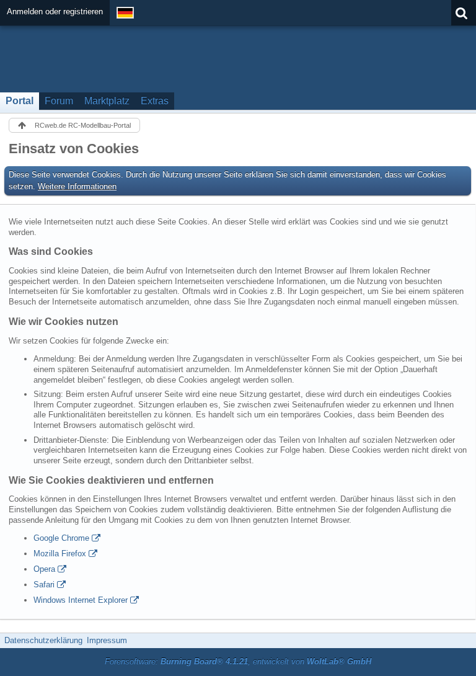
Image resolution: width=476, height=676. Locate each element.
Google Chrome (61, 538)
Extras (155, 101)
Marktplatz (107, 101)
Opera (44, 569)
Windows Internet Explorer (80, 600)
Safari (44, 584)
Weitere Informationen (77, 186)
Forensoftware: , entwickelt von (238, 661)
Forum (59, 101)
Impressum (107, 640)
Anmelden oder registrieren (55, 11)
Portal (19, 101)
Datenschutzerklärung (43, 640)
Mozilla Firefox (59, 553)
